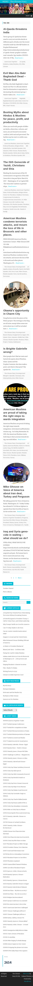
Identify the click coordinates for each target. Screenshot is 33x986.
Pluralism (26, 204)
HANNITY (21, 448)
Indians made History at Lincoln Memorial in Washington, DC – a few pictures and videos (16, 659)
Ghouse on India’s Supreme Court (13, 675)
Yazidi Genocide (14, 209)
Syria (18, 455)
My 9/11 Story (7, 685)
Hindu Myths (7, 148)
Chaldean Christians (22, 195)
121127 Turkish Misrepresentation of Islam (16, 731)
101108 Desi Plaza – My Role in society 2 (15, 890)
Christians (18, 376)
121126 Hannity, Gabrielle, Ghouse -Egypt (15, 744)
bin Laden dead (16, 101)
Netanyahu (24, 520)
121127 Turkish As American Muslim (14, 738)
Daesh (21, 269)
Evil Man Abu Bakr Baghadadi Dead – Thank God (14, 76)
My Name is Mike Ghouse (10, 696)
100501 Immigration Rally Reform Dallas (15, 930)
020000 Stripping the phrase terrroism (15, 947)
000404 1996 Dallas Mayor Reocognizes (15, 951)
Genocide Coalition (14, 202)
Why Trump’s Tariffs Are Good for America (16, 624)
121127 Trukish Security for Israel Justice (15, 741)
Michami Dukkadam (9, 689)
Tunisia (10, 342)
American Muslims (10, 143)
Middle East (21, 337)
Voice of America (8, 525)
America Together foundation (12, 518)
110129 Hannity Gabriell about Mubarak (15, 887)
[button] (28, 16)
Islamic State (7, 337)
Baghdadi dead (7, 101)
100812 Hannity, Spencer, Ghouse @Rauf (15, 921)
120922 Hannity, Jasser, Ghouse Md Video (15, 751)
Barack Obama (7, 335)
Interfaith (6, 450)
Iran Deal (6, 520)
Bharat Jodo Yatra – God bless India (13, 649)
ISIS (20, 64)
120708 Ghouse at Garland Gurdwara (14, 822)
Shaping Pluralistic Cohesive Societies (14, 664)
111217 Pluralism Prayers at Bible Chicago (15, 844)
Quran (16, 522)
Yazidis (26, 525)
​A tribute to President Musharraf (13, 646)
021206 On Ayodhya (9, 937)
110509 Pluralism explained (11, 861)
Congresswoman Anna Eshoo (12, 199)
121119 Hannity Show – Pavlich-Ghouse (15, 748)
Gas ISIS (14, 569)
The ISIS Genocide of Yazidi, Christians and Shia (16, 165)
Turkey (21, 522)
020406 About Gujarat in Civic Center (14, 944)
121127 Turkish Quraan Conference (13, 724)
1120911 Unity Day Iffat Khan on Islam (14, 840)
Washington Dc (19, 525)
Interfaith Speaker (17, 148)
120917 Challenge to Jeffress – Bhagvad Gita (16, 755)
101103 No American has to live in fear (14, 904)
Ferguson (25, 518)
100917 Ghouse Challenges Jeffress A (14, 914)
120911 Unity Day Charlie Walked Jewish (15, 799)
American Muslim (12, 446)
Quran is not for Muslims (10, 699)
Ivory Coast (14, 271)
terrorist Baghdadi (12, 207)
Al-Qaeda (22, 62)
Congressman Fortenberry (11, 197)
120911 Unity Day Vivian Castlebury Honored (16, 767)
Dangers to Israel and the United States (15, 637)
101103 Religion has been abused (13, 897)
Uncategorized (20, 267)
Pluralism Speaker (16, 155)
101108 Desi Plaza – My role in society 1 (15, 894)
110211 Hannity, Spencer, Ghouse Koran (15, 880)
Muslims (21, 339)
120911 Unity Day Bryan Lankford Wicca (15, 803)
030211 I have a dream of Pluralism (13, 934)
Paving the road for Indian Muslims (13, 653)
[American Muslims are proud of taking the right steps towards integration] (16, 395)
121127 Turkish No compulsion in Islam (15, 727)
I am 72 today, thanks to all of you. (13, 628)
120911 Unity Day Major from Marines (14, 787)
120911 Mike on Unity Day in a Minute (14, 809)
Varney (12, 457)
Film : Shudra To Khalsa (10, 668)
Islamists (6, 151)
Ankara (10, 269)
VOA (24, 522)
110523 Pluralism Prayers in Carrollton (14, 857)
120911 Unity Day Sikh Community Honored (16, 774)
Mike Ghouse (23, 103)
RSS (24, 155)
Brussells (16, 269)
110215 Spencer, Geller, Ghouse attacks (15, 871)
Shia (4, 207)
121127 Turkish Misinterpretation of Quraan (16, 734)
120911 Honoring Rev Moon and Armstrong (16, 813)
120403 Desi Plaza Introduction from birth (16, 837)
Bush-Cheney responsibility (11, 567)
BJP (27, 146)
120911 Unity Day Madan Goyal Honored (15, 790)
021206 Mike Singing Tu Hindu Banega (14, 940)
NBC (4, 105)
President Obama (8, 522)
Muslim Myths (22, 151)
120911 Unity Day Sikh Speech (12, 771)
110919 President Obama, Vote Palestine (15, 847)
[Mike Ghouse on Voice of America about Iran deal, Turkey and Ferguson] (16, 474)
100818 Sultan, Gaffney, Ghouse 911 (13, 918)
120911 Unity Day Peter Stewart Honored (15, 783)
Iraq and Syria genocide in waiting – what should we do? (15, 535)
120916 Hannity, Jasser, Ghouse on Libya (15, 758)
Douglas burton (17, 335)
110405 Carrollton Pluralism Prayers (14, 868)
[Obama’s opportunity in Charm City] (16, 295)
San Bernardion (22, 274)
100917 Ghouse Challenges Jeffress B (14, 911)
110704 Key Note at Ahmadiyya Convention (16, 854)
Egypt (24, 335)
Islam (5, 192)
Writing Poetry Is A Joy (10, 671)
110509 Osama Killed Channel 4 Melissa (15, 864)
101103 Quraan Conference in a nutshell (15, 901)
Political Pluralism (8, 146)
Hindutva (6, 64)
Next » (20, 578)
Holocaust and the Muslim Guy (12, 692)
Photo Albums (7, 592)
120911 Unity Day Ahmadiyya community (15, 806)
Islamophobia (7, 378)
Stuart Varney (10, 105)
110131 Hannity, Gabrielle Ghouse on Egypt (16, 884)
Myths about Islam (19, 153)
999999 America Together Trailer (13, 721)
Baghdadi (22, 98)
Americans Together (10, 62)
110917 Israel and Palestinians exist (13, 851)
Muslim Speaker (8, 153)
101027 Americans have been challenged (15, 907)
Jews (13, 378)
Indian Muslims (14, 64)
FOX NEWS (13, 103)
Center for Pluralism (9, 195)
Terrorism (6, 276)
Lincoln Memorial (21, 450)
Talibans (23, 455)
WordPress (27, 981)
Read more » (19, 58)
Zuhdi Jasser (17, 342)
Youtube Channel (8, 588)
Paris (15, 274)
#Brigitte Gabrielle (9, 376)
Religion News (19, 146)
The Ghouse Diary (9, 267)
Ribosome (26, 973)
